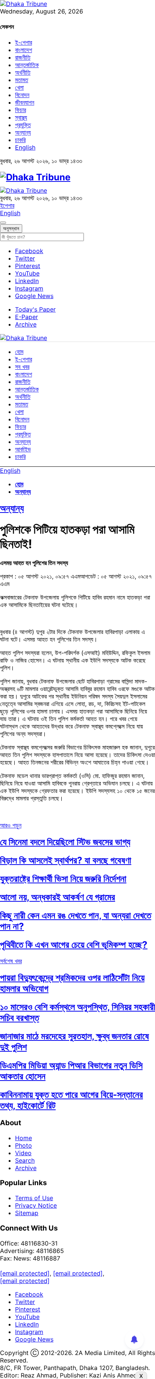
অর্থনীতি (22, 72)
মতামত (21, 80)
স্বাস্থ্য (21, 117)
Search (25, 1160)
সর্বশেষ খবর (11, 961)
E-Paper (26, 317)
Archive (25, 324)
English (25, 147)
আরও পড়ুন (10, 825)
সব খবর (22, 366)
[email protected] (25, 1273)
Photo (23, 1145)
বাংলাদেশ (23, 50)
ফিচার (20, 110)
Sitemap (26, 1213)
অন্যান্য (23, 132)
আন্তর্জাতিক (27, 65)
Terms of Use (34, 1198)
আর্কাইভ (23, 449)
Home (23, 1138)
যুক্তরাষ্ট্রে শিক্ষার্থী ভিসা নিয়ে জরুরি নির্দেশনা (63, 878)
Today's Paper (35, 309)
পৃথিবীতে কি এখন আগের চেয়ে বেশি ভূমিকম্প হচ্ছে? (73, 944)
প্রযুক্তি (23, 125)
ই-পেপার (23, 42)
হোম (19, 351)
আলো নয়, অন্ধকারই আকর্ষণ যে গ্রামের (57, 897)
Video (23, 1153)
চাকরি (20, 140)
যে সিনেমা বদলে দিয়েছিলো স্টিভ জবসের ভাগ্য (65, 841)
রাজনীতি (22, 57)
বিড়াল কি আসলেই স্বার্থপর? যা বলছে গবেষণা (65, 860)
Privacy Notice (36, 1205)
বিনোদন (22, 95)
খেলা (19, 87)
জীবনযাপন (24, 102)
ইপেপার (7, 205)
